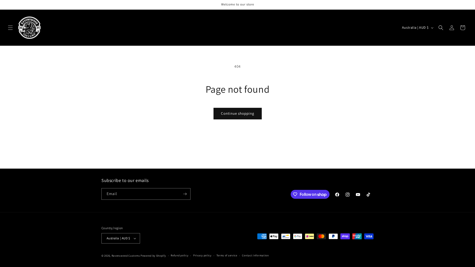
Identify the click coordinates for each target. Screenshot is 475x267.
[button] (10, 27)
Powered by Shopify (153, 255)
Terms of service (226, 255)
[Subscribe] (184, 194)
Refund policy (179, 255)
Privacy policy (202, 255)
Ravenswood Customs (126, 255)
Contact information (255, 255)
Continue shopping (237, 113)
